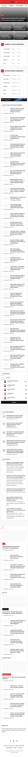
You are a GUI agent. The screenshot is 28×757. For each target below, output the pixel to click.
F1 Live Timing (14, 752)
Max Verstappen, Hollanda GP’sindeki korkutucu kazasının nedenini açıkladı (17, 348)
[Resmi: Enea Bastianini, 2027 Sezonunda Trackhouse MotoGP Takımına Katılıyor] (5, 320)
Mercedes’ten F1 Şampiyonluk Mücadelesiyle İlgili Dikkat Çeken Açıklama (17, 330)
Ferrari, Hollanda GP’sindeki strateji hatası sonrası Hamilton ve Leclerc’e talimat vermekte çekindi (17, 129)
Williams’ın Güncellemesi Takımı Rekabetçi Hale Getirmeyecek (15, 463)
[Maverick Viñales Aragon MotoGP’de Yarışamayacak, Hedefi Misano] (5, 241)
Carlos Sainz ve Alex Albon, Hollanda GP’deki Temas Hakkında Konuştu (17, 268)
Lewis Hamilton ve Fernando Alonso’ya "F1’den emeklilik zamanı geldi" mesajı (15, 510)
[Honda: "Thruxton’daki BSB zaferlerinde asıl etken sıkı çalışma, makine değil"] (5, 713)
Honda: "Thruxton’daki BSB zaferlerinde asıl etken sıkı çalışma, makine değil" (17, 714)
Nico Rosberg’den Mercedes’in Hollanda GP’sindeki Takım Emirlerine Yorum (17, 251)
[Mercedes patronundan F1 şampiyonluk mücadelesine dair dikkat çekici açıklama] (5, 312)
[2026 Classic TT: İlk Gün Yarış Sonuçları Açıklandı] (5, 686)
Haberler (11, 5)
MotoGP (8, 377)
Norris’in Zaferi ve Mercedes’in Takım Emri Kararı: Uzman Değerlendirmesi (14, 424)
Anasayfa (4, 5)
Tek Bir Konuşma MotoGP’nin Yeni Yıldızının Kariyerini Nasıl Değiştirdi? (18, 622)
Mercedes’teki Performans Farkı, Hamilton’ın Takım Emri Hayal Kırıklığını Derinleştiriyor (17, 357)
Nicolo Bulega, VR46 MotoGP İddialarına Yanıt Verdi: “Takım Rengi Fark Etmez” (14, 499)
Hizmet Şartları (19, 745)
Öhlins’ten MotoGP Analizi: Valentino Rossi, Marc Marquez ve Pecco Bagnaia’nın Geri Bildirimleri (17, 111)
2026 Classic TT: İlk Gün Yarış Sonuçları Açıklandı (16, 686)
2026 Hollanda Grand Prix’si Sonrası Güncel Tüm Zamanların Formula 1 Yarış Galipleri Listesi (16, 442)
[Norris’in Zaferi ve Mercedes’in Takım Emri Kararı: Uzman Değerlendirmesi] (5, 556)
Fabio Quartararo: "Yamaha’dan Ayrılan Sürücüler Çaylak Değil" (16, 641)
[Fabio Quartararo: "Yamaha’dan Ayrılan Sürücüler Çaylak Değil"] (5, 640)
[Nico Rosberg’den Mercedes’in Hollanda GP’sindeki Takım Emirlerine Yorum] (5, 250)
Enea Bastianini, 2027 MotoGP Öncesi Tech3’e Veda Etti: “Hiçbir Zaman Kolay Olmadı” (16, 225)
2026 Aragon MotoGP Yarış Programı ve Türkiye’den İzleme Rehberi (17, 286)
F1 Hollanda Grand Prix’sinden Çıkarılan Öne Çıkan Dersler (17, 259)
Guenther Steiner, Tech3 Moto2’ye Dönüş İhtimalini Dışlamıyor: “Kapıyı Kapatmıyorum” (17, 652)
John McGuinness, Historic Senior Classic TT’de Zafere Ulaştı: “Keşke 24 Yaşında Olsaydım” (17, 191)
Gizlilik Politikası (9, 745)
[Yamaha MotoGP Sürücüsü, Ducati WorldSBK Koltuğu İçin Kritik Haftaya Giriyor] (5, 145)
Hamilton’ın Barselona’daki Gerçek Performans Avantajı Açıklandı (15, 476)
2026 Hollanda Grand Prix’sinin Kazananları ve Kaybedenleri (14, 416)
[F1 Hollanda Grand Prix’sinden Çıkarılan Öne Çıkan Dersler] (7, 26)
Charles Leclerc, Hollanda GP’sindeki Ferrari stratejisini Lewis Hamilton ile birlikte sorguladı (17, 366)
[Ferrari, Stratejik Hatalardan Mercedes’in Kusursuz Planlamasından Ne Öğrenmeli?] (5, 171)
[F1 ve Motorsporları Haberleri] (14, 2)
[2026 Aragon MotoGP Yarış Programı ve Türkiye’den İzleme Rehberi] (5, 285)
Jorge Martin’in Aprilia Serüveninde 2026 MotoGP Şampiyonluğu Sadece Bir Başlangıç (17, 632)
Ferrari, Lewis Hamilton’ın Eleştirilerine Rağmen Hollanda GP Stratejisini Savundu (17, 304)
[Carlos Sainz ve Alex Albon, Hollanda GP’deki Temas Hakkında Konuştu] (5, 267)
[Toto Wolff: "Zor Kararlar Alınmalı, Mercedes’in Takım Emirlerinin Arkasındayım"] (5, 565)
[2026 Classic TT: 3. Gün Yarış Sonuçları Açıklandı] (5, 198)
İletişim (20, 747)
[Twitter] (13, 741)
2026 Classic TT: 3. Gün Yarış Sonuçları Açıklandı (18, 198)
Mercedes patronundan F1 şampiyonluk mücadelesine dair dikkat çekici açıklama (17, 312)
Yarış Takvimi (19, 5)
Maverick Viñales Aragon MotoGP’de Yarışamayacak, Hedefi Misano (17, 241)
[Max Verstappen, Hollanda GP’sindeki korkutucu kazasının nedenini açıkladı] (5, 347)
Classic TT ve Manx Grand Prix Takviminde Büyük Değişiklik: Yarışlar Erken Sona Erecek (17, 696)
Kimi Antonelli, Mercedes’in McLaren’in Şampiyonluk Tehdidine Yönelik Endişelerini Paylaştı (17, 278)
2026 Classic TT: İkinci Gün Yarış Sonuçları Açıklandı (14, 678)
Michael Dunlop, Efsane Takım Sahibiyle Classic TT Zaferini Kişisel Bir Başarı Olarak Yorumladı (17, 182)
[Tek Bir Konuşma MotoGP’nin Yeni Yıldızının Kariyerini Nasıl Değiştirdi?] (5, 621)
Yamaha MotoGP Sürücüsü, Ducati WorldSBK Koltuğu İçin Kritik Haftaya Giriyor (17, 145)
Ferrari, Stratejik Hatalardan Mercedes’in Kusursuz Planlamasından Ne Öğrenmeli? (17, 173)
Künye (15, 747)
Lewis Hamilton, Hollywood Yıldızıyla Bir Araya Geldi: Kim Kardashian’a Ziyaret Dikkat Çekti (17, 216)
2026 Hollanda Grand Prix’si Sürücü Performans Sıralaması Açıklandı (17, 154)
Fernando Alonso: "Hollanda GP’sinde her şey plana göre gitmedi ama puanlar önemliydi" (17, 233)
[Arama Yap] (23, 2)
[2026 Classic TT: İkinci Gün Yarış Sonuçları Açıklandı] (14, 666)
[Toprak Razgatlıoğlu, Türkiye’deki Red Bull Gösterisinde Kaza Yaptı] (5, 205)
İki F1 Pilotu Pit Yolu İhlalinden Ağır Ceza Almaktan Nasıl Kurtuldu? (17, 339)
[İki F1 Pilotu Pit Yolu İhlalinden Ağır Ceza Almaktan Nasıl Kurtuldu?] (5, 338)
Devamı (14, 402)
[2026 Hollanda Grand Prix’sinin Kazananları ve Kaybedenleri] (21, 35)
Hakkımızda (9, 747)
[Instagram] (17, 741)
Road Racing (6, 674)
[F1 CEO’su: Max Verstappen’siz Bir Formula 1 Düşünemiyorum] (5, 136)
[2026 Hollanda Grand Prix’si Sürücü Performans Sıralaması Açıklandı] (14, 14)
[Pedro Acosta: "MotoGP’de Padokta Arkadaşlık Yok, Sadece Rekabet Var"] (14, 601)
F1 (2, 377)
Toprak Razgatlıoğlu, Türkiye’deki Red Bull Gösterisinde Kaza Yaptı (16, 206)
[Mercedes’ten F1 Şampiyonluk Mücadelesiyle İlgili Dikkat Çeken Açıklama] (21, 26)
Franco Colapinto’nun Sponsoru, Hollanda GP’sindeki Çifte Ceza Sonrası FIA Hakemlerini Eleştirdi (16, 296)
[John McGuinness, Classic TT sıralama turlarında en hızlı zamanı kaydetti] (5, 704)
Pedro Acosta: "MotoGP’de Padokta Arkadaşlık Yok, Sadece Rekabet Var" (12, 612)
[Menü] (2, 2)
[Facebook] (10, 741)
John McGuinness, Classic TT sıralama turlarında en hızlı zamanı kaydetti (17, 705)
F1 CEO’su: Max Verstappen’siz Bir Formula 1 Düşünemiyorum (17, 137)
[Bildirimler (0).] (26, 2)
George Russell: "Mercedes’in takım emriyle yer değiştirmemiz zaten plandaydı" (17, 164)
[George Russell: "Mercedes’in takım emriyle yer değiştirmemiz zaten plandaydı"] (5, 163)
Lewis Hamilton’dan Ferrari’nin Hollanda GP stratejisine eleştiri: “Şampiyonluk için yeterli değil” (15, 451)
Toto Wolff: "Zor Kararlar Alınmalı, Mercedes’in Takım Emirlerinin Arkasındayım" (15, 433)
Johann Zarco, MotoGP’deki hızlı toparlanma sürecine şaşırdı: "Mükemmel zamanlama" (17, 120)
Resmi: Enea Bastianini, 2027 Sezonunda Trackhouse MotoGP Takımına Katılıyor (17, 321)
